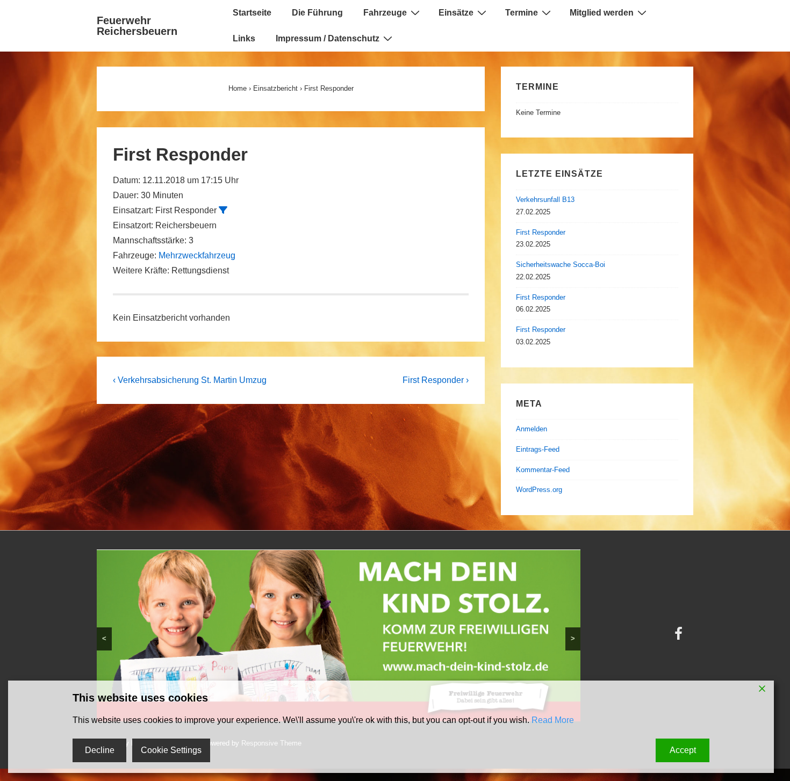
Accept (683, 750)
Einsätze (456, 12)
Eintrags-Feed (537, 449)
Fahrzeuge (385, 12)
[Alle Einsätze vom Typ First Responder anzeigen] (223, 210)
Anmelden (531, 429)
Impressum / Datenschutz (327, 38)
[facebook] (679, 637)
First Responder (540, 232)
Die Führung (317, 12)
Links (244, 38)
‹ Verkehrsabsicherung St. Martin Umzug (190, 380)
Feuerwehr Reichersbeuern (137, 26)
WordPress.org (539, 490)
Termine (521, 12)
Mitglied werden (602, 12)
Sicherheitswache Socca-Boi (560, 265)
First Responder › (436, 380)
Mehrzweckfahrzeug (197, 255)
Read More (553, 720)
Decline (99, 750)
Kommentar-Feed (543, 470)
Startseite (252, 12)
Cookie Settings (171, 750)
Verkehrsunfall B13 (545, 200)
